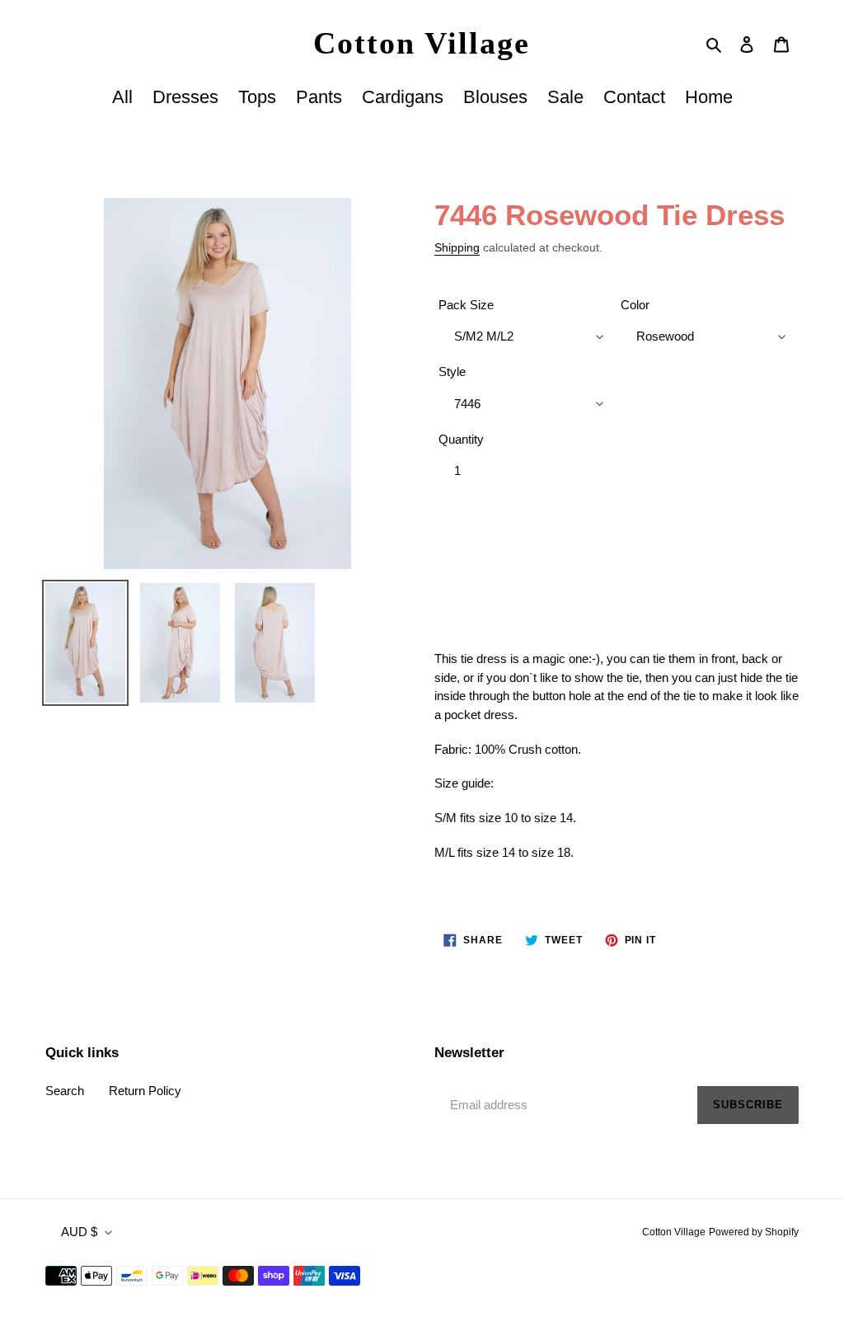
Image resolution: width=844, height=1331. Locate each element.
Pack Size (466, 305)
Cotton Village (421, 43)
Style (452, 371)
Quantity (461, 439)
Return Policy (145, 1091)
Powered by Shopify (754, 1232)
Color (635, 305)
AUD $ (79, 1232)
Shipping (457, 247)
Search (64, 1091)
